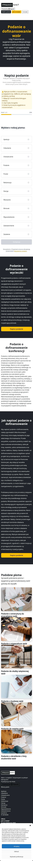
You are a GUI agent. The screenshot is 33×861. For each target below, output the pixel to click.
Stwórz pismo (6, 12)
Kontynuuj (16, 242)
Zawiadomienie (5, 811)
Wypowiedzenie (6, 809)
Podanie (3, 797)
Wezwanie (4, 805)
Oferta (3, 819)
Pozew (3, 799)
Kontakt (25, 12)
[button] (30, 825)
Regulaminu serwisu (20, 251)
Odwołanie (4, 793)
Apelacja (3, 791)
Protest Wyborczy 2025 (8, 823)
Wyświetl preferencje (16, 857)
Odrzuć (16, 851)
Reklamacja (4, 801)
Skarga (3, 803)
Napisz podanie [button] (16, 329)
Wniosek (3, 807)
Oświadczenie (5, 795)
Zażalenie (4, 813)
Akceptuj (16, 846)
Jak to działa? (16, 12)
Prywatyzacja (5, 781)
